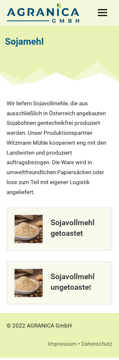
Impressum (62, 343)
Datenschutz (96, 343)
